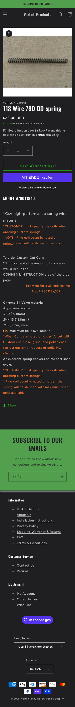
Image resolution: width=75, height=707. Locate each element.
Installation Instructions (35, 520)
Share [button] (12, 405)
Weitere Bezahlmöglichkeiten (37, 187)
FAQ (20, 537)
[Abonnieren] (61, 476)
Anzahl (7, 142)
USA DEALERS (28, 509)
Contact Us (25, 565)
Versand (7, 123)
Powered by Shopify (52, 698)
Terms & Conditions (32, 543)
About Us (24, 515)
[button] (5, 14)
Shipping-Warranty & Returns (39, 532)
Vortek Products (30, 698)
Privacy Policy (27, 526)
